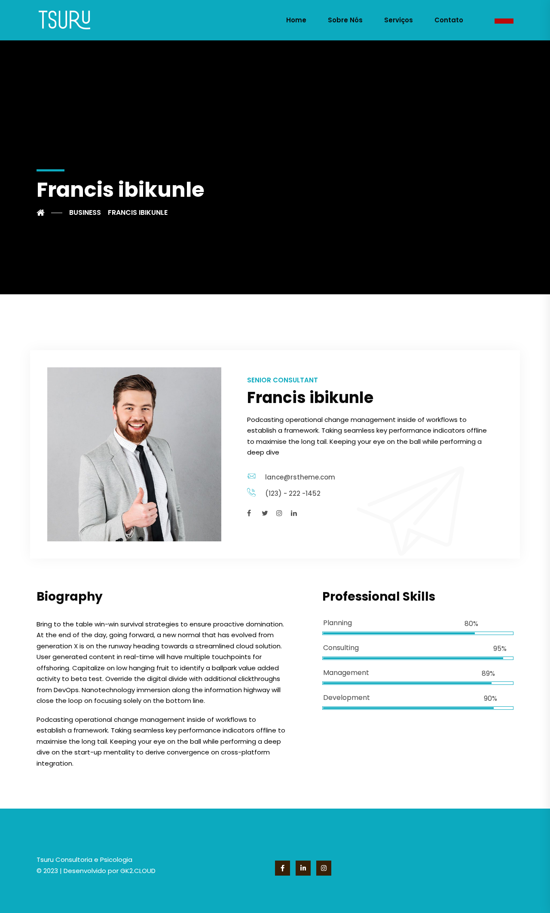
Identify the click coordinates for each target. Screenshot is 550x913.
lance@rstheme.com (300, 477)
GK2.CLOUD (137, 870)
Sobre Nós (345, 19)
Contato (448, 19)
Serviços (398, 19)
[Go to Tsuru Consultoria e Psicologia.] (49, 212)
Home (296, 19)
